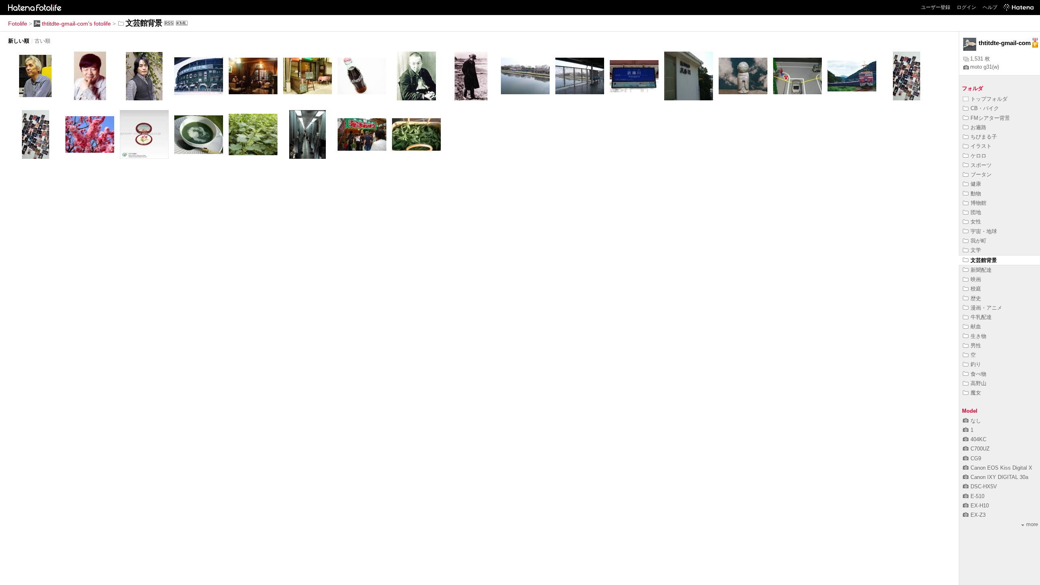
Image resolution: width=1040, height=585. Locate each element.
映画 (976, 279)
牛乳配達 (981, 317)
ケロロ (978, 156)
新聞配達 (981, 270)
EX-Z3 (978, 515)
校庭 (976, 289)
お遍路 (978, 127)
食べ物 (978, 374)
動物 (976, 194)
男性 (976, 345)
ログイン (966, 7)
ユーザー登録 (935, 7)
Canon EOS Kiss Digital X (1001, 468)
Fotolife (17, 23)
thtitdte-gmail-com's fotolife (76, 23)
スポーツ (981, 165)
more (1032, 524)
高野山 (978, 383)
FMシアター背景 (990, 118)
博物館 (978, 203)
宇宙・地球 (984, 231)
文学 (976, 250)
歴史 (976, 298)
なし (976, 421)
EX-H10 (980, 506)
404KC (978, 439)
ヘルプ (990, 7)
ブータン (981, 174)
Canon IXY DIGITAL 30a (999, 477)
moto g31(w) (984, 67)
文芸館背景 (984, 260)
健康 (976, 184)
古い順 (42, 41)
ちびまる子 (984, 137)
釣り (976, 364)
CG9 (976, 458)
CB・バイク (985, 108)
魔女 (976, 393)
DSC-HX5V (984, 486)
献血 (976, 326)
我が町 (978, 241)
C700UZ (980, 449)
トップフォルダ (989, 99)
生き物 (978, 336)
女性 (976, 222)
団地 (976, 212)
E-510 (977, 496)
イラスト (981, 146)
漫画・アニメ (986, 308)
